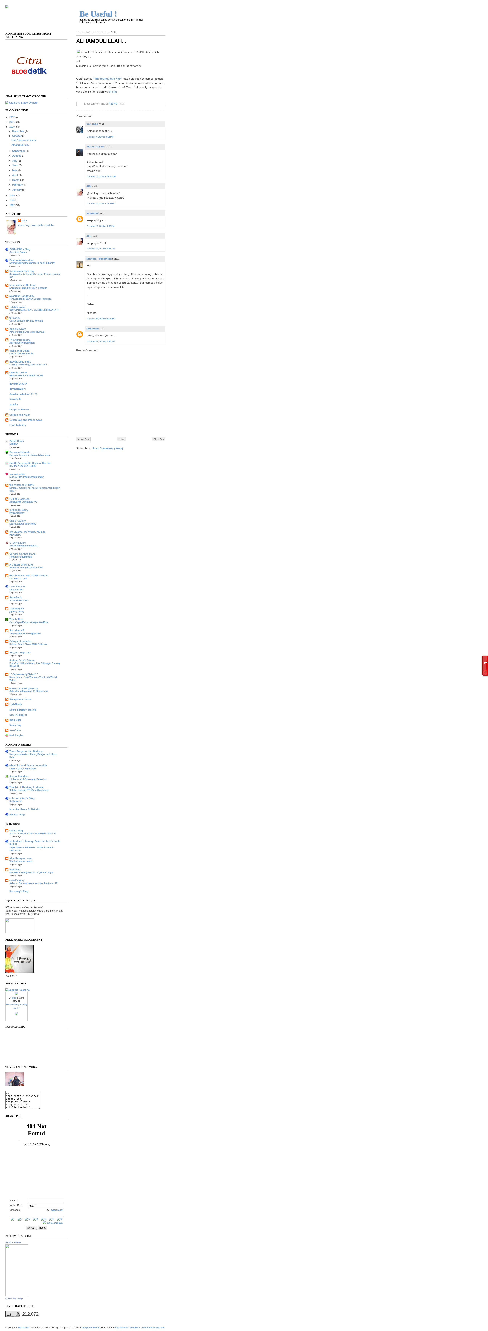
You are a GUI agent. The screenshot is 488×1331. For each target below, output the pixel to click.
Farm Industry (17, 425)
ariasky (13, 404)
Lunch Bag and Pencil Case (25, 420)
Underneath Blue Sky (21, 271)
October (17, 136)
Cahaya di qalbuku (20, 641)
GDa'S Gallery (17, 521)
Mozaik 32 (15, 399)
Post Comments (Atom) (108, 448)
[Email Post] (121, 103)
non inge (92, 123)
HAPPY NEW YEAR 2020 (22, 466)
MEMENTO (15, 535)
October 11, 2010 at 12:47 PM (101, 203)
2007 (12, 205)
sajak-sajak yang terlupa (22, 768)
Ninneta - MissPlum (99, 258)
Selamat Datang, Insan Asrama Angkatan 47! (33, 883)
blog (14, 998)
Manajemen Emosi (20, 699)
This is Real (16, 619)
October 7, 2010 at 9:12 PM (100, 137)
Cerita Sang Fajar (19, 415)
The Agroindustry (19, 340)
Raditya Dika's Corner (22, 660)
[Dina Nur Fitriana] (16, 1295)
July (14, 160)
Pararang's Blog (18, 891)
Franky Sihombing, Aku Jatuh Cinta (28, 364)
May (14, 170)
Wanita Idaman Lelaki (20, 861)
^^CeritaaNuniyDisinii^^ (23, 674)
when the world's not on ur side (28, 765)
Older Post (158, 439)
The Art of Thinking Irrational (26, 787)
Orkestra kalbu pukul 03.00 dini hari (28, 691)
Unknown (92, 328)
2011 (12, 122)
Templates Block (90, 1327)
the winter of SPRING (21, 485)
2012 (12, 117)
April (15, 175)
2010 (12, 127)
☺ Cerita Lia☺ (17, 543)
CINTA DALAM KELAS (21, 353)
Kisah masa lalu (18, 578)
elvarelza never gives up (23, 688)
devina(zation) (17, 389)
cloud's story (17, 880)
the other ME (16, 630)
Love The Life (17, 586)
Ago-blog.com (17, 329)
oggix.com (57, 1210)
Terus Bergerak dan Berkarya (26, 751)
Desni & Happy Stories (22, 709)
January (17, 189)
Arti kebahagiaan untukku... (24, 545)
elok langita (16, 735)
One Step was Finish (23, 140)
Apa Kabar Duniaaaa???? (23, 502)
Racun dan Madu (19, 776)
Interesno (14, 869)
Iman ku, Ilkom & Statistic (24, 809)
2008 (12, 200)
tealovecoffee (17, 474)
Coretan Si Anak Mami (22, 554)
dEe (88, 186)
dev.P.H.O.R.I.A (18, 383)
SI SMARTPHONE (18, 600)
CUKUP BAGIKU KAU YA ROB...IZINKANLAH (33, 310)
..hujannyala (16, 608)
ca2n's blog (16, 830)
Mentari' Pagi (17, 814)
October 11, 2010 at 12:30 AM (101, 176)
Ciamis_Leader (18, 372)
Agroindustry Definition (22, 342)
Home (121, 439)
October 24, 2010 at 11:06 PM (101, 319)
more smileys (55, 1223)
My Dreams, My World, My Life (27, 532)
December (18, 131)
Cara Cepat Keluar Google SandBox (28, 622)
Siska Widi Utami (19, 350)
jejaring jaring (16, 611)
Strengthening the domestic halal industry (32, 263)
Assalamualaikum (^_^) (23, 394)
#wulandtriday (17, 513)
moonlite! (92, 213)
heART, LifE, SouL (20, 362)
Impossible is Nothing (22, 285)
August (16, 156)
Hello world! (15, 801)
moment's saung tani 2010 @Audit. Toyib (31, 872)
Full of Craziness (19, 499)
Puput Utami (16, 441)
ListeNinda (15, 704)
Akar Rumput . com (20, 858)
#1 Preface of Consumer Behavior (27, 779)
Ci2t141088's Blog (19, 249)
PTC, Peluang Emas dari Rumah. (26, 332)
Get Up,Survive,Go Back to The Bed (30, 463)
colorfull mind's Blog (21, 798)
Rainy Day (15, 725)
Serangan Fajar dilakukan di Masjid (28, 288)
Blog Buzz (15, 720)
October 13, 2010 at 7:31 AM (101, 249)
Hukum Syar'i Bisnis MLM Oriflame (28, 644)
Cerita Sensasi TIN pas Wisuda (26, 320)
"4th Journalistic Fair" (107, 78)
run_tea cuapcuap (19, 652)
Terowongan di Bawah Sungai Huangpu (30, 299)
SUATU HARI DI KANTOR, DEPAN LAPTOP (32, 833)
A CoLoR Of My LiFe (21, 564)
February (17, 184)
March (15, 180)
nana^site (15, 730)
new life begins (18, 715)
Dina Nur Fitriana (13, 1242)
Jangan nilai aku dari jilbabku (25, 633)
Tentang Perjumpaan (20, 556)
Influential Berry (18, 510)
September (18, 151)
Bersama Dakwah (19, 452)
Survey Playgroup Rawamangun (26, 477)
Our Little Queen (18, 252)
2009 (12, 195)
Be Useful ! (98, 13)
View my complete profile (36, 225)
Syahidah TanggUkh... (22, 296)
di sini (113, 91)
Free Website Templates (127, 1327)
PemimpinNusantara (21, 260)
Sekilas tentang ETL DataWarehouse (29, 790)
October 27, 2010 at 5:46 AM (101, 341)
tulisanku (14, 318)
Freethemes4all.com (153, 1327)
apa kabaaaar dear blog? (22, 523)
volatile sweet (17, 307)
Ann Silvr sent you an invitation (26, 567)
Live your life (16, 589)
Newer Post (83, 439)
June (15, 165)
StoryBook (15, 597)
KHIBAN (13, 444)
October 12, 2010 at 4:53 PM (100, 226)
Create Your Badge (14, 1298)
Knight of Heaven (19, 409)
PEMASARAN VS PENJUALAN (26, 375)
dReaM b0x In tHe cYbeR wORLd (28, 575)
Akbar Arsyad (95, 146)
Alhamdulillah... (101, 41)
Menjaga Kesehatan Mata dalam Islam (30, 455)
